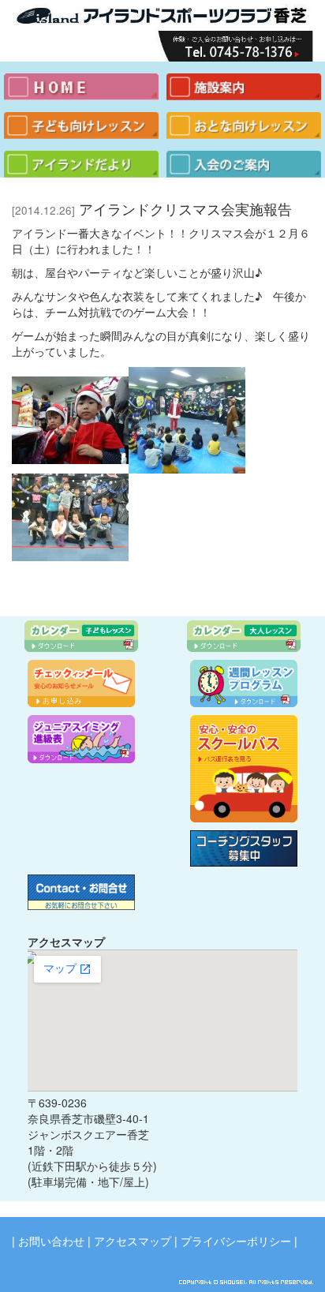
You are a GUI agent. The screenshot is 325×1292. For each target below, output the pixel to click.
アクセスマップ (132, 1241)
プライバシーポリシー (236, 1241)
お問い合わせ (51, 1241)
